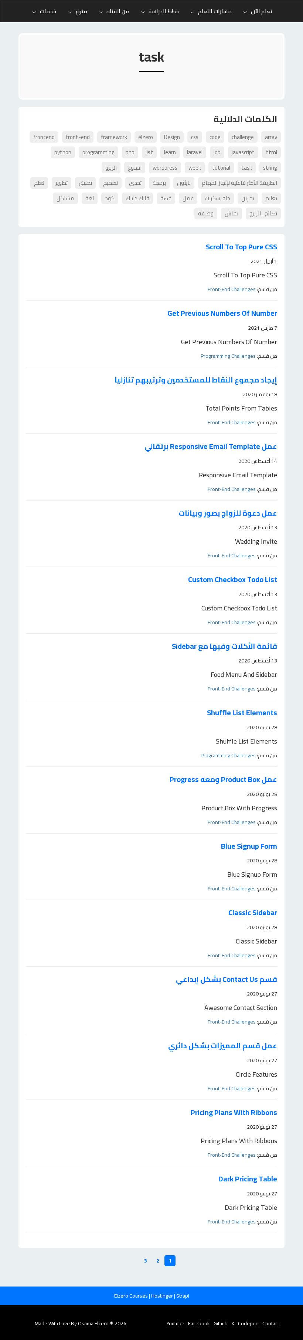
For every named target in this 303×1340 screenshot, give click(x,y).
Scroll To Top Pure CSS (241, 247)
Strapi (182, 1296)
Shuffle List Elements (242, 712)
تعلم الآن (261, 11)
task (246, 167)
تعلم (39, 182)
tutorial (221, 167)
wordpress (165, 167)
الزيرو (111, 167)
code (215, 137)
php (130, 152)
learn (170, 152)
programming (98, 152)
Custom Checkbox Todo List (232, 579)
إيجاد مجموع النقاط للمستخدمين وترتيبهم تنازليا (196, 380)
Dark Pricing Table (247, 1179)
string (270, 167)
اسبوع (135, 167)
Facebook (199, 1323)
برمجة (159, 182)
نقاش (231, 213)
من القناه (117, 11)
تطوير (61, 182)
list (149, 152)
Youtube (175, 1323)
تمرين (247, 198)
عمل (188, 198)
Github (221, 1323)
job (217, 152)
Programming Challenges (228, 356)
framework (114, 137)
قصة (165, 198)
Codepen (248, 1323)
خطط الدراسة (164, 11)
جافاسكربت (217, 198)
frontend (44, 137)
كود (110, 198)
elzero (145, 137)
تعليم (271, 198)
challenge (243, 137)
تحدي (135, 182)
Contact (270, 1323)
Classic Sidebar (252, 912)
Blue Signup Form (249, 846)
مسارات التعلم (215, 11)
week (194, 167)
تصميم (110, 182)
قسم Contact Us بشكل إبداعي (226, 979)
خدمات (48, 11)
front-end (78, 137)
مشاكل (65, 198)
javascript (243, 152)
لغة (89, 198)
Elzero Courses (131, 1296)
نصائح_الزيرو (263, 213)
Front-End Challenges (232, 289)
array (271, 137)
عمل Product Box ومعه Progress (223, 779)
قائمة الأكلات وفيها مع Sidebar (224, 646)
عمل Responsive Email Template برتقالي (210, 446)
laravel (194, 152)
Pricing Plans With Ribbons (234, 1112)
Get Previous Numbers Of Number (222, 313)
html (271, 152)
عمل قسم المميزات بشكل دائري (222, 1046)
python (62, 152)
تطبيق (85, 182)
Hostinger (162, 1296)
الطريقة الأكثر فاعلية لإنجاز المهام (239, 182)
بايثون (184, 182)
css (194, 137)
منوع (81, 11)
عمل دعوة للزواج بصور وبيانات (227, 513)
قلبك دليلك (137, 198)
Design (172, 137)
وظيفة (206, 213)
